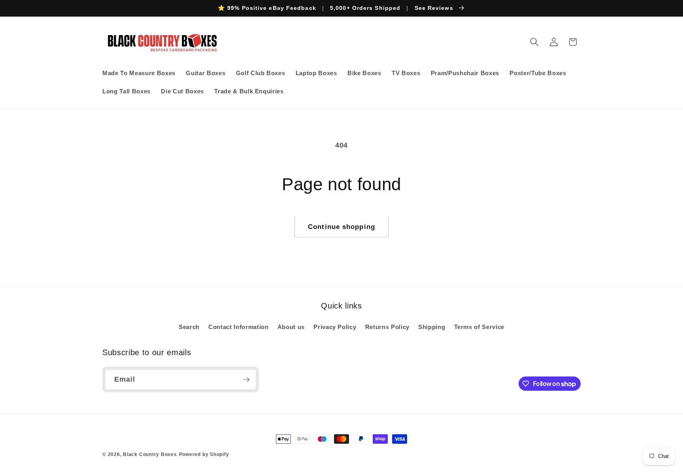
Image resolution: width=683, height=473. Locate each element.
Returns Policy (387, 327)
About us (291, 327)
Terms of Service (479, 327)
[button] (534, 41)
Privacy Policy (334, 327)
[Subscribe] (246, 380)
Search (189, 327)
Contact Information (238, 327)
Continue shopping (341, 226)
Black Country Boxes (150, 454)
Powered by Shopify (204, 454)
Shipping (431, 327)
